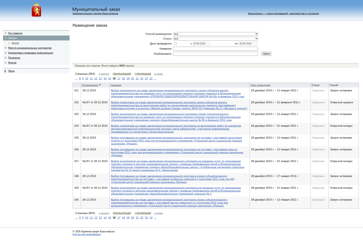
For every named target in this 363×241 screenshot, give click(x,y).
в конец (158, 73)
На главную (15, 33)
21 (137, 78)
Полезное (14, 57)
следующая (143, 73)
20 (132, 78)
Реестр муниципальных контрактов (29, 47)
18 (123, 78)
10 (86, 78)
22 (141, 78)
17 (118, 78)
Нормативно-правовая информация (30, 52)
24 (151, 78)
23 (146, 78)
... (76, 78)
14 (105, 78)
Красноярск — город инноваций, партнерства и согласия (283, 13)
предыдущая (122, 73)
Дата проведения (260, 85)
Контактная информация (87, 234)
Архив (15, 42)
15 (109, 78)
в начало (104, 73)
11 (91, 78)
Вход (12, 70)
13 (100, 78)
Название (116, 85)
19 (128, 78)
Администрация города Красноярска (95, 13)
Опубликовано (90, 85)
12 (95, 78)
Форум (12, 62)
